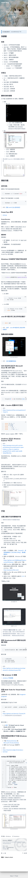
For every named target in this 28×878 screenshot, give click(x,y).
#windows (16, 836)
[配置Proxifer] (14, 616)
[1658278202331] (14, 497)
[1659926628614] (14, 820)
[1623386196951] (14, 346)
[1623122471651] (15, 140)
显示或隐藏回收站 (11, 361)
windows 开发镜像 (8, 678)
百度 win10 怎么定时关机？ (13, 207)
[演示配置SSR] (14, 592)
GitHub (5, 215)
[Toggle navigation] (25, 2)
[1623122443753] (16, 113)
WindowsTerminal (11, 741)
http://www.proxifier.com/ (11, 570)
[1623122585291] (14, 170)
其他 (4, 836)
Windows (8, 836)
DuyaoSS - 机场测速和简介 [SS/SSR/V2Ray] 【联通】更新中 (15, 552)
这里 (6, 725)
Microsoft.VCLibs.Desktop (11, 743)
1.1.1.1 (23, 576)
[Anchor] (8, 36)
